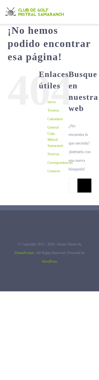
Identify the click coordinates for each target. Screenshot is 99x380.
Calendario (55, 119)
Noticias (53, 154)
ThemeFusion (24, 253)
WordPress (49, 261)
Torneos (53, 110)
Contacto (53, 171)
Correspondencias (60, 163)
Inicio (51, 102)
